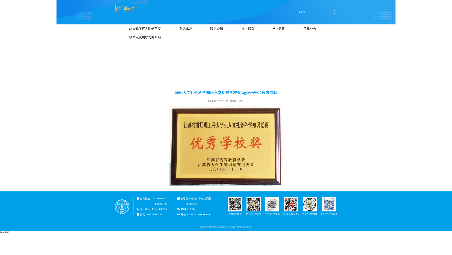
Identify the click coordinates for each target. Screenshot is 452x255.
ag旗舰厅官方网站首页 (145, 28)
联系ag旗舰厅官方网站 (145, 37)
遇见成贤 (185, 28)
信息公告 (310, 28)
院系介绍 (216, 28)
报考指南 (247, 28)
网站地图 (4, 232)
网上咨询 (278, 28)
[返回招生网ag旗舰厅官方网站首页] (126, 6)
